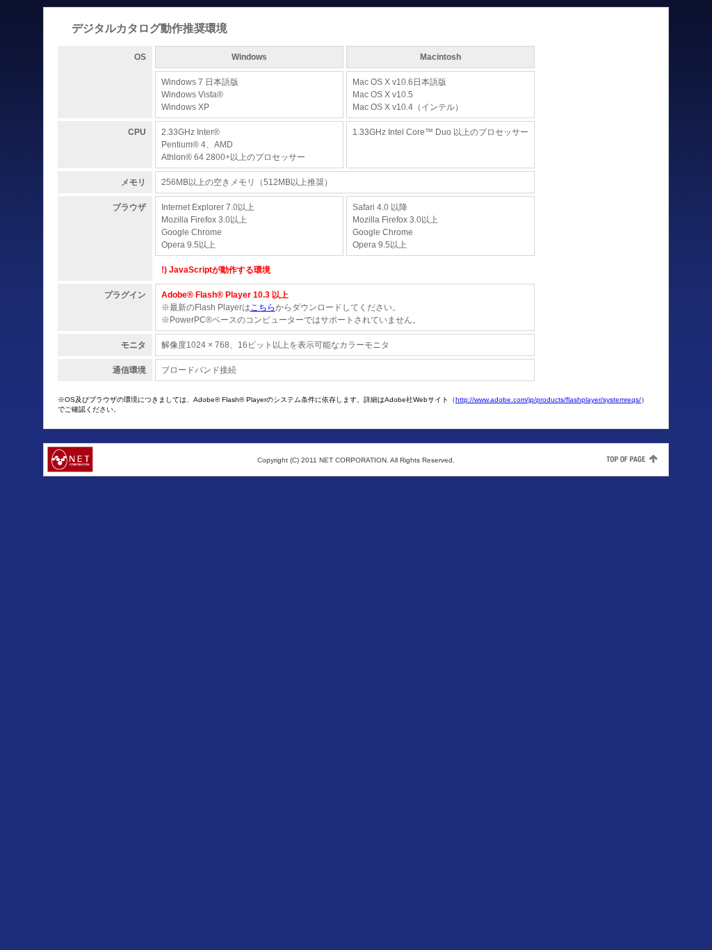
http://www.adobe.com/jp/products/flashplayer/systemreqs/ (548, 399)
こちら (262, 307)
